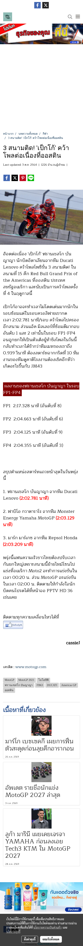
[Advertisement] (41, 88)
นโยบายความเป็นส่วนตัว (47, 927)
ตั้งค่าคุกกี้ (29, 939)
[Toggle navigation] (77, 16)
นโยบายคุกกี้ (13, 931)
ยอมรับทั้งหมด (51, 939)
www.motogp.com (30, 667)
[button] (69, 17)
